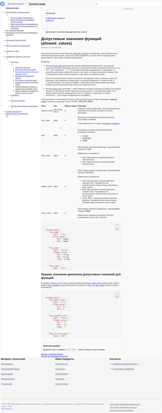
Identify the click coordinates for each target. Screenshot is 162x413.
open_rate (57, 89)
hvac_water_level (93, 283)
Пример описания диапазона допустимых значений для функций (141, 8)
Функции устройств (111, 123)
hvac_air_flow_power (96, 285)
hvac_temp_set (59, 66)
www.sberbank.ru (7, 409)
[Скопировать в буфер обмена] (117, 227)
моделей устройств (81, 53)
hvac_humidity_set (55, 285)
